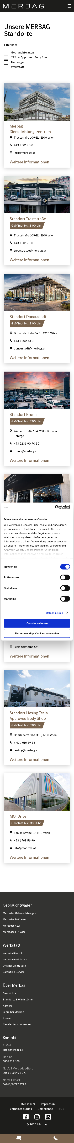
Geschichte (9, 993)
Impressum (48, 1104)
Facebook (26, 1117)
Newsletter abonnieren (17, 1024)
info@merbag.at (13, 1049)
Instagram (37, 1117)
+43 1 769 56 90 (24, 840)
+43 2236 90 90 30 (26, 443)
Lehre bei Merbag (13, 1011)
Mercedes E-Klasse (14, 931)
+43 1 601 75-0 (23, 145)
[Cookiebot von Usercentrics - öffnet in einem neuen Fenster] (55, 507)
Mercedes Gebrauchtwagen (19, 913)
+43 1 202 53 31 (24, 341)
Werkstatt (17, 67)
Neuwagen (18, 62)
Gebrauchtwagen (22, 52)
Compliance (45, 1109)
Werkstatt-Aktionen (15, 959)
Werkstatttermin (13, 953)
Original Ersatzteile (14, 965)
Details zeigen (54, 612)
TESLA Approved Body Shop (30, 57)
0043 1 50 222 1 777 (15, 1072)
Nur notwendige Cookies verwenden (37, 633)
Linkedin (48, 1117)
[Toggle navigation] (67, 6)
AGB (61, 1109)
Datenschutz (26, 1104)
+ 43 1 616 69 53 (24, 743)
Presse (7, 1018)
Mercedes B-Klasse (14, 919)
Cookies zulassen (37, 623)
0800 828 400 (11, 1061)
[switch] (65, 577)
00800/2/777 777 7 (15, 1084)
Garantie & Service (13, 971)
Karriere (7, 1005)
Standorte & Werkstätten (18, 999)
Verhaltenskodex (21, 1109)
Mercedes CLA (11, 925)
